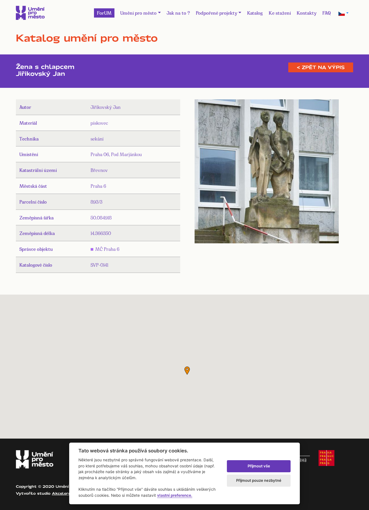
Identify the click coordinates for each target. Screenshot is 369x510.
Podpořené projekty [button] (216, 13)
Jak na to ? (178, 13)
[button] (187, 370)
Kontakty (307, 13)
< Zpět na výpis (320, 67)
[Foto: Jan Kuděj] (267, 173)
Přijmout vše (259, 466)
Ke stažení (280, 13)
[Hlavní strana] (30, 13)
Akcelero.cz (64, 493)
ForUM (104, 13)
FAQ (326, 13)
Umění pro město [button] (138, 13)
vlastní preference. (174, 495)
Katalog (255, 13)
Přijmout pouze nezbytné (258, 480)
